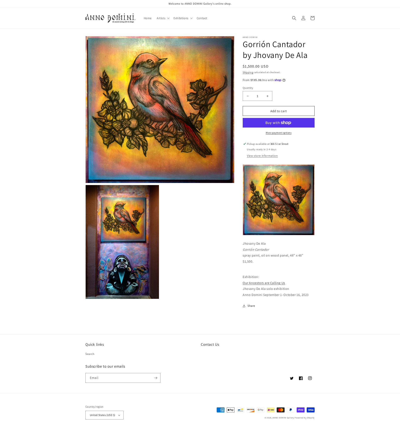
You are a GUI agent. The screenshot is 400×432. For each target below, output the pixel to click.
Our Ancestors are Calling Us (264, 283)
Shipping (248, 72)
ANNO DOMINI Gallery (283, 417)
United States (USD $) (102, 415)
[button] (162, 18)
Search (90, 354)
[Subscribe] (155, 378)
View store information (262, 156)
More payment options (278, 132)
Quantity (248, 88)
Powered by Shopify (305, 417)
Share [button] (251, 306)
